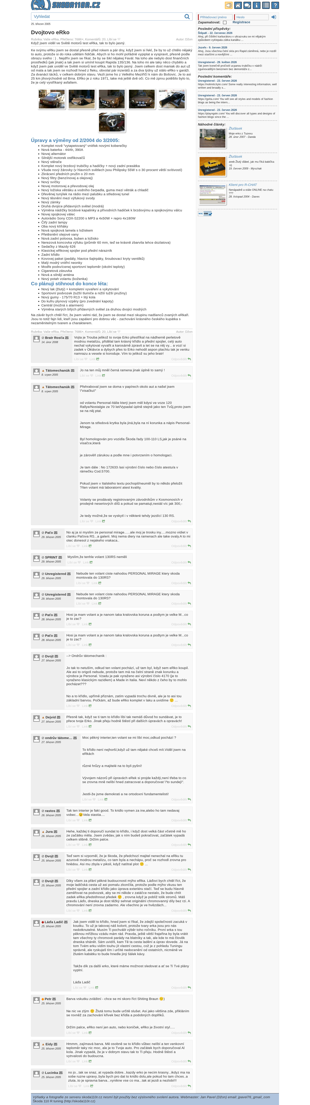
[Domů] (238, 5)
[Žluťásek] (212, 139)
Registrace (241, 22)
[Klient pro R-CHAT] (212, 195)
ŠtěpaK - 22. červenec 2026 (215, 33)
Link (93, 359)
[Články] (266, 5)
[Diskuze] (247, 5)
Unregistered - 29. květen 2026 (217, 62)
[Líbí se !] (118, 39)
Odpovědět (179, 359)
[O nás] (256, 5)
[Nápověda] (275, 5)
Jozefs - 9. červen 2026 (212, 47)
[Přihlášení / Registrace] (228, 5)
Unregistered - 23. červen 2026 (217, 80)
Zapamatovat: (209, 22)
